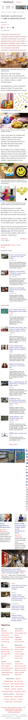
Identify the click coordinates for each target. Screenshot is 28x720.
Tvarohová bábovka (20, 653)
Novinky (3, 22)
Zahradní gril (17, 691)
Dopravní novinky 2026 (20, 668)
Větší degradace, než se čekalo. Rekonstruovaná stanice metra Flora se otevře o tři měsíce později (14, 571)
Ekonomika (11, 369)
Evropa (10, 352)
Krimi (10, 334)
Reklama (14, 707)
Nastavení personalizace (14, 712)
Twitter (9, 707)
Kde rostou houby (18, 681)
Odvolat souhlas (18, 710)
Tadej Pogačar (18, 637)
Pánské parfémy (18, 701)
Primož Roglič (18, 639)
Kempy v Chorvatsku (6, 663)
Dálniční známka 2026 (20, 666)
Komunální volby (5, 641)
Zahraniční (11, 387)
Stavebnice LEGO (8, 696)
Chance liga (4, 647)
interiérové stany (5, 231)
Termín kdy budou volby (7, 637)
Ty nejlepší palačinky (20, 647)
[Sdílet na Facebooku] (6, 240)
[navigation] (2, 2)
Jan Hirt (17, 635)
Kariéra (19, 707)
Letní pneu (6, 699)
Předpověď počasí (8, 681)
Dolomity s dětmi (5, 674)
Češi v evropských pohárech (17, 683)
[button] (14, 60)
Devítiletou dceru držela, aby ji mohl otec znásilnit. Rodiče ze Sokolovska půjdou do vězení (18, 329)
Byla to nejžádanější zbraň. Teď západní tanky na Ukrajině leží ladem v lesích (18, 383)
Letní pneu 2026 (19, 663)
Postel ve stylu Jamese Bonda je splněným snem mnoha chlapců (17, 256)
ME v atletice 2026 (5, 653)
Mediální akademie (9, 709)
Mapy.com (18, 678)
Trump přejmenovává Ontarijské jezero (5, 525)
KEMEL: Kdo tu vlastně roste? (18, 433)
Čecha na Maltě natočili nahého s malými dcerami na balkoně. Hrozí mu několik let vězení (17, 348)
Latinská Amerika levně (7, 672)
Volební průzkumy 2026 (7, 633)
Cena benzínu (5, 683)
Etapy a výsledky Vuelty (20, 633)
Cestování (11, 422)
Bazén (12, 686)
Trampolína (7, 689)
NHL (2, 658)
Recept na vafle (18, 656)
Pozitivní (3, 247)
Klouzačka (19, 689)
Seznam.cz (19, 2)
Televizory (20, 699)
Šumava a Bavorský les (7, 668)
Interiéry (19, 245)
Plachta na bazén (19, 686)
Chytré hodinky (8, 701)
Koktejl (10, 405)
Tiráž (24, 707)
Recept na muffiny (19, 649)
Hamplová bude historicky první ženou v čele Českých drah (17, 365)
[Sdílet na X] (9, 240)
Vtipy (10, 435)
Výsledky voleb (5, 635)
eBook (4, 27)
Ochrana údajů (8, 710)
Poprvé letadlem (5, 666)
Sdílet (10, 27)
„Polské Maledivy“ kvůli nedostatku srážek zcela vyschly (16, 418)
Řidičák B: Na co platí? (20, 670)
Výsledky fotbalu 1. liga (7, 649)
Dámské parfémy (18, 696)
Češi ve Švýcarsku (5, 670)
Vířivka (23, 691)
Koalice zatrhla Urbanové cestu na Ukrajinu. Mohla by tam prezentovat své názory (20, 528)
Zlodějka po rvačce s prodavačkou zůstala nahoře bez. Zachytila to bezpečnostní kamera (17, 400)
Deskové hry (13, 699)
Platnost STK (18, 674)
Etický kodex (19, 709)
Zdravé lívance (18, 651)
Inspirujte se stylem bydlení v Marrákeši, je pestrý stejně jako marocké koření (17, 273)
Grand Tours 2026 (19, 641)
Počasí (10, 315)
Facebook (4, 707)
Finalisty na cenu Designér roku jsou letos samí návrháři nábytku (17, 289)
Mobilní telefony (19, 694)
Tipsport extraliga (5, 651)
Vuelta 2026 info (19, 630)
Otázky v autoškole (19, 672)
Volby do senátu (5, 639)
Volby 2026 (4, 630)
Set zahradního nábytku (7, 691)
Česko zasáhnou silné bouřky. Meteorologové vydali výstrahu (18, 310)
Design (13, 245)
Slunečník (13, 689)
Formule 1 (3, 656)
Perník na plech (18, 658)
